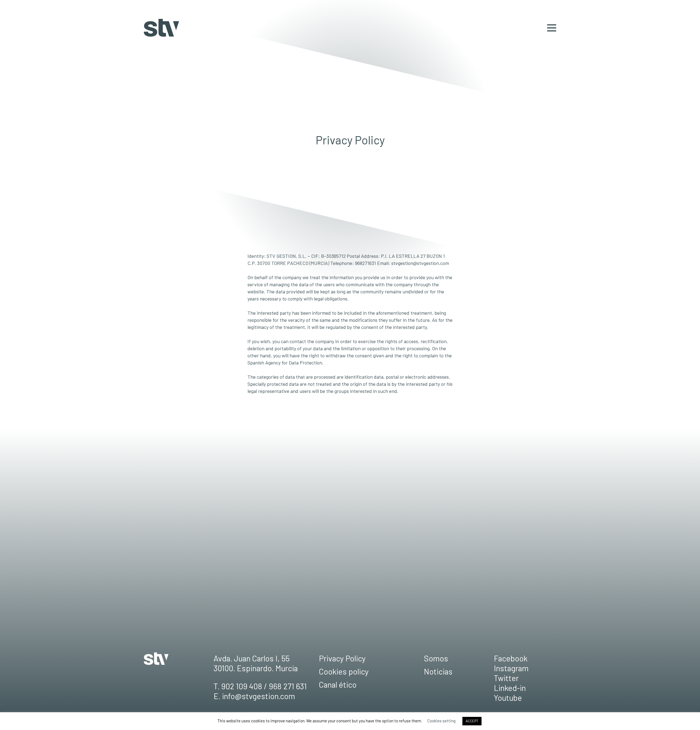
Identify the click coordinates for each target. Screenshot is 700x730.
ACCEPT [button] (472, 721)
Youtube (508, 697)
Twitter (506, 678)
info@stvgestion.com (258, 696)
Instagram (511, 668)
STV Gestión (161, 28)
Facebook (510, 658)
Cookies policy (344, 671)
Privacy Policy (342, 658)
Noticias (438, 671)
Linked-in (510, 688)
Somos (436, 658)
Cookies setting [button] (441, 720)
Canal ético (338, 684)
